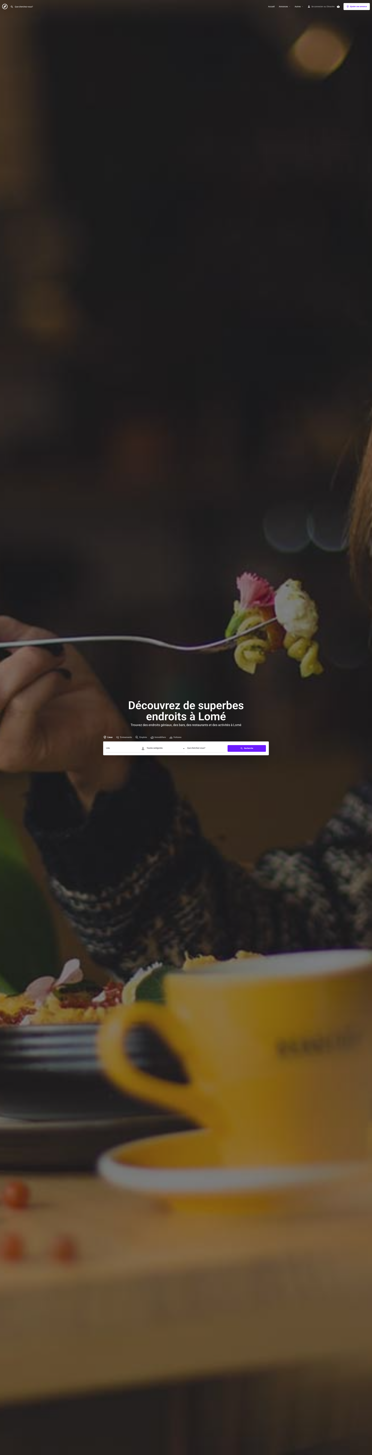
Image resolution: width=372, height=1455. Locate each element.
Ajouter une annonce (358, 6)
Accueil (271, 6)
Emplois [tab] (143, 737)
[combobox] (166, 748)
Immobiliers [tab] (160, 737)
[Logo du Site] (5, 6)
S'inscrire (331, 6)
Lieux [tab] (110, 737)
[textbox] (166, 748)
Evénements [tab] (126, 737)
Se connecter (317, 6)
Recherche (248, 748)
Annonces (283, 6)
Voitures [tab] (177, 737)
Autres (298, 6)
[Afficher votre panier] (338, 6)
